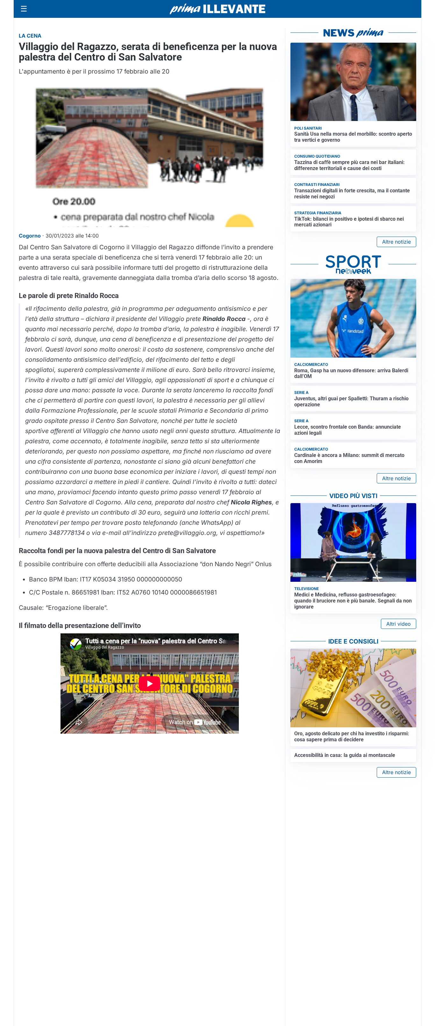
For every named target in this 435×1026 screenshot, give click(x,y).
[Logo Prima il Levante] (217, 9)
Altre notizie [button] (396, 242)
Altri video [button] (398, 624)
